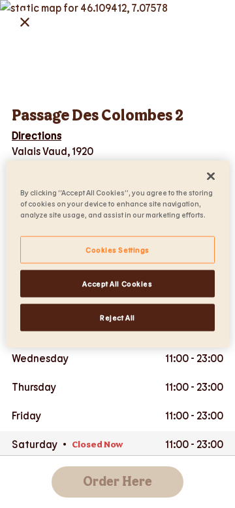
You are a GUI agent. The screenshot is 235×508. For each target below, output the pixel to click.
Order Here (117, 482)
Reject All (117, 317)
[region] (117, 254)
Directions (36, 135)
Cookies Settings (117, 250)
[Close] (210, 176)
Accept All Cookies (117, 283)
